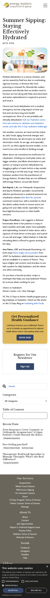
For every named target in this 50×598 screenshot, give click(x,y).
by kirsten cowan (27, 448)
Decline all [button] (36, 590)
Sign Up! (25, 366)
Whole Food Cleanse (25, 486)
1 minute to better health (11, 448)
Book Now (25, 337)
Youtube (25, 554)
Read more (24, 577)
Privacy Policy (25, 530)
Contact (25, 520)
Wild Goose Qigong (25, 490)
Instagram (25, 551)
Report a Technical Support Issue (25, 527)
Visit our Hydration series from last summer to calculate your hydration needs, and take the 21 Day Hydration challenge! (25, 123)
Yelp (25, 558)
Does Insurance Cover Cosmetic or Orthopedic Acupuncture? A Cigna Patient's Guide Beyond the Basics (23, 432)
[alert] (25, 581)
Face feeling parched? (15, 444)
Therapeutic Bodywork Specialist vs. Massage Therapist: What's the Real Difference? (24, 456)
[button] (25, 585)
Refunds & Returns (25, 537)
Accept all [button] (13, 590)
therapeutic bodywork (10, 463)
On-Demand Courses (25, 493)
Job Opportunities (25, 524)
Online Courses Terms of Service (25, 503)
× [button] (47, 567)
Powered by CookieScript (12, 595)
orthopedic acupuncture (11, 438)
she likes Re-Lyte (30, 197)
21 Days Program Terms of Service (25, 500)
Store (25, 496)
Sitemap (25, 507)
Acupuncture (25, 483)
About (25, 517)
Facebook (25, 547)
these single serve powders (25, 253)
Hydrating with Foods (34, 303)
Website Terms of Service (25, 534)
